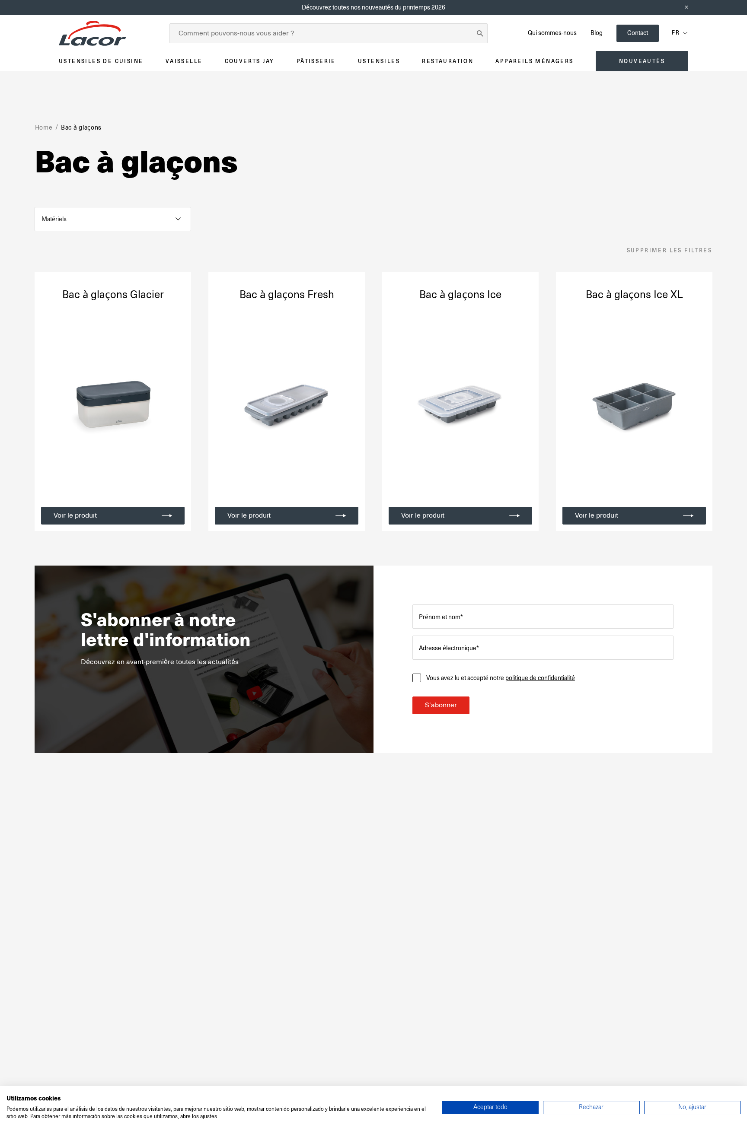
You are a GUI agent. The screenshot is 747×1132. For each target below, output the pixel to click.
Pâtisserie (316, 61)
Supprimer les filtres (669, 251)
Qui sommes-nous (552, 32)
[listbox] (113, 219)
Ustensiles (379, 61)
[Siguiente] (176, 405)
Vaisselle (184, 61)
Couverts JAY (250, 61)
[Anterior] (49, 405)
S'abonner (441, 705)
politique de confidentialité (540, 677)
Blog (597, 32)
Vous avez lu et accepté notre (500, 677)
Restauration (447, 61)
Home (44, 127)
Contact (637, 32)
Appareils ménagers (534, 61)
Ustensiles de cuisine (101, 61)
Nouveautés (642, 61)
